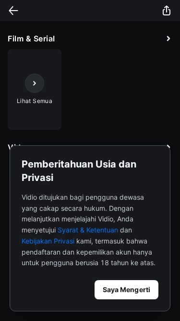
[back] (13, 10)
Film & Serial (31, 38)
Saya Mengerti (126, 289)
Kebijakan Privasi (48, 241)
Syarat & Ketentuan (88, 230)
